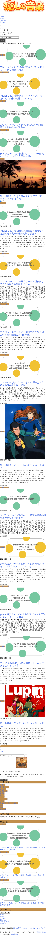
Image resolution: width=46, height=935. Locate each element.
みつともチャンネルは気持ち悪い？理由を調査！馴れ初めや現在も (22, 126)
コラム (2, 159)
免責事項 (3, 923)
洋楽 (1, 805)
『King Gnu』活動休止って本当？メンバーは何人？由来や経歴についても (22, 97)
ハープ (2, 797)
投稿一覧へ (3, 780)
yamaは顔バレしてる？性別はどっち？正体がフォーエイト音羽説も (22, 615)
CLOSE (2, 28)
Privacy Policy (5, 922)
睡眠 (1, 807)
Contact (3, 22)
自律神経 (3, 809)
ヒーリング (3, 799)
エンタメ (3, 101)
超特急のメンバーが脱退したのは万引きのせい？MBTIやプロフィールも (22, 565)
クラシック (3, 791)
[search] (25, 756)
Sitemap (3, 20)
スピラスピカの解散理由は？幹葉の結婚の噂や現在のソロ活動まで (23, 516)
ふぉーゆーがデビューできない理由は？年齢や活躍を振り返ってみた (22, 383)
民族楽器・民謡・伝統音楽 (9, 803)
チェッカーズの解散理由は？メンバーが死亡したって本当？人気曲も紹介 (22, 155)
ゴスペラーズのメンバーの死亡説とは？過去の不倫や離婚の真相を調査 (22, 333)
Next (1, 751)
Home (2, 17)
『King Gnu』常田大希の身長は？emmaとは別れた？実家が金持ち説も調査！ (22, 232)
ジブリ (2, 795)
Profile (2, 18)
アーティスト (4, 72)
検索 (2, 40)
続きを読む (3, 251)
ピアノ (2, 431)
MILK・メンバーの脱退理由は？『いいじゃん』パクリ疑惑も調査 (22, 68)
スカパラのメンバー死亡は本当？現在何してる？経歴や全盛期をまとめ (22, 282)
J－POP (2, 55)
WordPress (14, 934)
